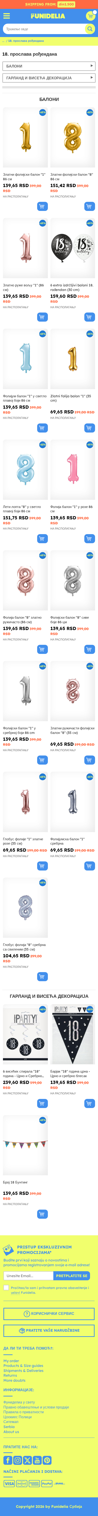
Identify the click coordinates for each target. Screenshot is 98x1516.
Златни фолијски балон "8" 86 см (71, 176)
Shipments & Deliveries (23, 1370)
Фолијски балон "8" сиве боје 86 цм (69, 619)
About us (11, 1431)
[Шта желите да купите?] (6, 16)
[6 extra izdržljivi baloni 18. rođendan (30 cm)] (72, 248)
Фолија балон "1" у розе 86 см (71, 509)
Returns (10, 1375)
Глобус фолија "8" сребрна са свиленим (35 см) (24, 947)
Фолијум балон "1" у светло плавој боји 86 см (24, 398)
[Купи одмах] (42, 206)
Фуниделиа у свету (19, 1402)
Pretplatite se (71, 1275)
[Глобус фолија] (25, 908)
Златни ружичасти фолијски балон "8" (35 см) (72, 730)
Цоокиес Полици (17, 1417)
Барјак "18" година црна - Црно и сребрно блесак (70, 1073)
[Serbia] (7, 1461)
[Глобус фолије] (25, 802)
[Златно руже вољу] (25, 248)
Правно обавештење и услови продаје (36, 1407)
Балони (14, 66)
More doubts (14, 1380)
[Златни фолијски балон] (25, 137)
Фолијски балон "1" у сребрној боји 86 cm (19, 730)
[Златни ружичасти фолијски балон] (72, 691)
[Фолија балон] (72, 470)
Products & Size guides (23, 1365)
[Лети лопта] (25, 470)
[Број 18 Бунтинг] (25, 1145)
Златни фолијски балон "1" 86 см (24, 176)
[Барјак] (72, 1034)
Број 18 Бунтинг (15, 1182)
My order (11, 1360)
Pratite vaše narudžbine (52, 1330)
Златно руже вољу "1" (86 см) (23, 287)
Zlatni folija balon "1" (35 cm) (70, 398)
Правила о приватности (23, 1412)
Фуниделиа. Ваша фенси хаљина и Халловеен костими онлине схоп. (48, 15)
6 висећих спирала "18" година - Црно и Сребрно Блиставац (22, 1073)
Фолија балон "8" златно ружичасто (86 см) (22, 619)
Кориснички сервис (52, 1313)
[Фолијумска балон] (72, 802)
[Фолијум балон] (25, 359)
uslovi (15, 1293)
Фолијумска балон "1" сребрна (67, 841)
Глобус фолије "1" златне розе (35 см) (23, 841)
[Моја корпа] (90, 16)
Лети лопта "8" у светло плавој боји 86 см (22, 509)
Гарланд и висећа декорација (39, 78)
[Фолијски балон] (72, 580)
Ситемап (10, 1421)
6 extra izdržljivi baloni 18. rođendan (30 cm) (71, 287)
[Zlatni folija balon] (72, 359)
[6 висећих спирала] (25, 1034)
